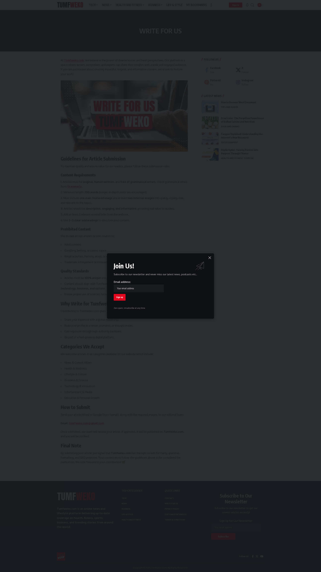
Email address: (122, 282)
